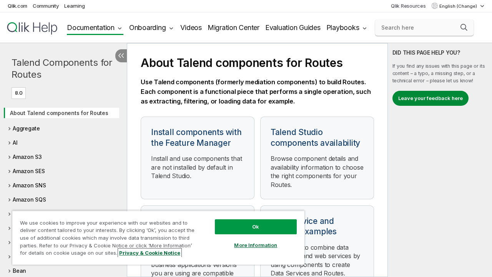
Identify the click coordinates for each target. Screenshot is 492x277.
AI (15, 142)
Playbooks (342, 27)
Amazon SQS (29, 199)
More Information (255, 245)
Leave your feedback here (430, 98)
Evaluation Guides (293, 27)
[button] (464, 27)
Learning (74, 6)
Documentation (91, 27)
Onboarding (147, 27)
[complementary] (440, 160)
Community (46, 6)
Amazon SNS (29, 185)
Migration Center (233, 27)
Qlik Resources (408, 6)
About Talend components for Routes (59, 113)
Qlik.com (17, 6)
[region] (158, 237)
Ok (255, 227)
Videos (191, 27)
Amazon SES (29, 171)
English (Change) (458, 6)
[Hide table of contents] (121, 55)
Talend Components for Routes (62, 68)
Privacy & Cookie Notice (149, 253)
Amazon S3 (27, 157)
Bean (19, 270)
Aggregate (26, 128)
